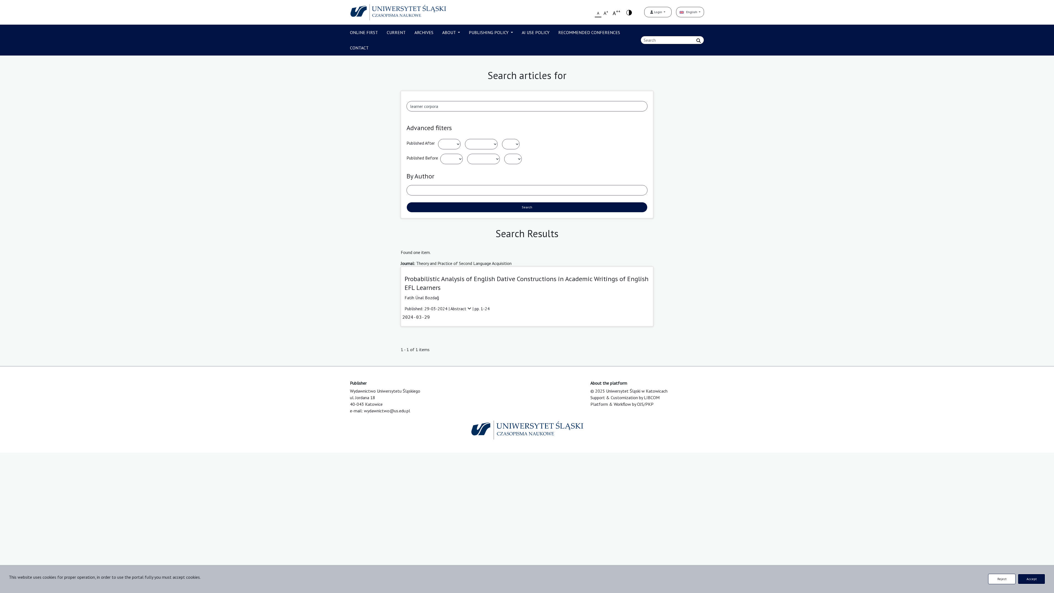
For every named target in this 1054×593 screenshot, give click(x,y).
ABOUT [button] (449, 32)
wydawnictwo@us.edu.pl (387, 410)
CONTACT (359, 48)
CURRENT (396, 32)
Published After (421, 143)
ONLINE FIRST (364, 32)
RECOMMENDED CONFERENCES (589, 32)
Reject (1002, 579)
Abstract (458, 308)
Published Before (422, 158)
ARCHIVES (423, 32)
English (691, 12)
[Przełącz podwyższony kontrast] (629, 12)
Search (527, 207)
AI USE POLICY (536, 32)
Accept (1032, 579)
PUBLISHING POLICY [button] (489, 32)
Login (658, 12)
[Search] (698, 40)
